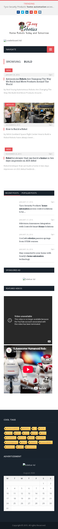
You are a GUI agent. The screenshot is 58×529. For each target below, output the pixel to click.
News (8, 70)
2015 (26, 433)
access (22, 437)
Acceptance (11, 437)
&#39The (26, 428)
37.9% (9, 433)
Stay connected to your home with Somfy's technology (35, 256)
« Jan (6, 512)
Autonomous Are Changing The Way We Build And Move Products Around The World (28, 81)
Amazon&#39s (46, 442)
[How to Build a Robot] (29, 114)
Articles (10, 104)
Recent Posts (12, 193)
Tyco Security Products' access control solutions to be (30, 6)
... (34, 428)
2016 (34, 433)
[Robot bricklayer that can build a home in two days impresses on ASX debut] (29, 151)
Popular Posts (29, 193)
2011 (17, 433)
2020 (43, 433)
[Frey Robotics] (29, 27)
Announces (31, 447)
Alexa (23, 442)
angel (20, 447)
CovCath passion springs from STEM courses (35, 240)
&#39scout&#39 (12, 428)
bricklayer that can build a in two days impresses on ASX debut (30, 159)
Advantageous (12, 442)
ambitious (10, 447)
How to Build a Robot (16, 129)
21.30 (42, 428)
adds (31, 437)
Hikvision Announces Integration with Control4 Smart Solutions (36, 225)
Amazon (33, 442)
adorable (41, 437)
